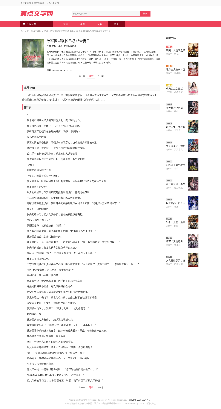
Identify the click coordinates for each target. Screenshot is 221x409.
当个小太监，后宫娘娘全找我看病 (175, 222)
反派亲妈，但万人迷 (175, 203)
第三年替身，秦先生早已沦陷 (175, 184)
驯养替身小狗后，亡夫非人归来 (175, 108)
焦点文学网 (36, 31)
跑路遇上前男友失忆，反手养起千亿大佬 (175, 165)
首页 (65, 24)
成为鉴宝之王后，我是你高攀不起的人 (175, 89)
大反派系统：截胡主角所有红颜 (175, 146)
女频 (99, 24)
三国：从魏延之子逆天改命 (175, 50)
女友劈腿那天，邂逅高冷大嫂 (175, 260)
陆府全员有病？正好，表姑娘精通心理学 (175, 69)
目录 (91, 75)
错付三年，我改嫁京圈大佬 (175, 127)
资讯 (116, 24)
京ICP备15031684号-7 (139, 400)
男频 (82, 24)
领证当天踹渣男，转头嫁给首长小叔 (175, 241)
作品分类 (31, 24)
